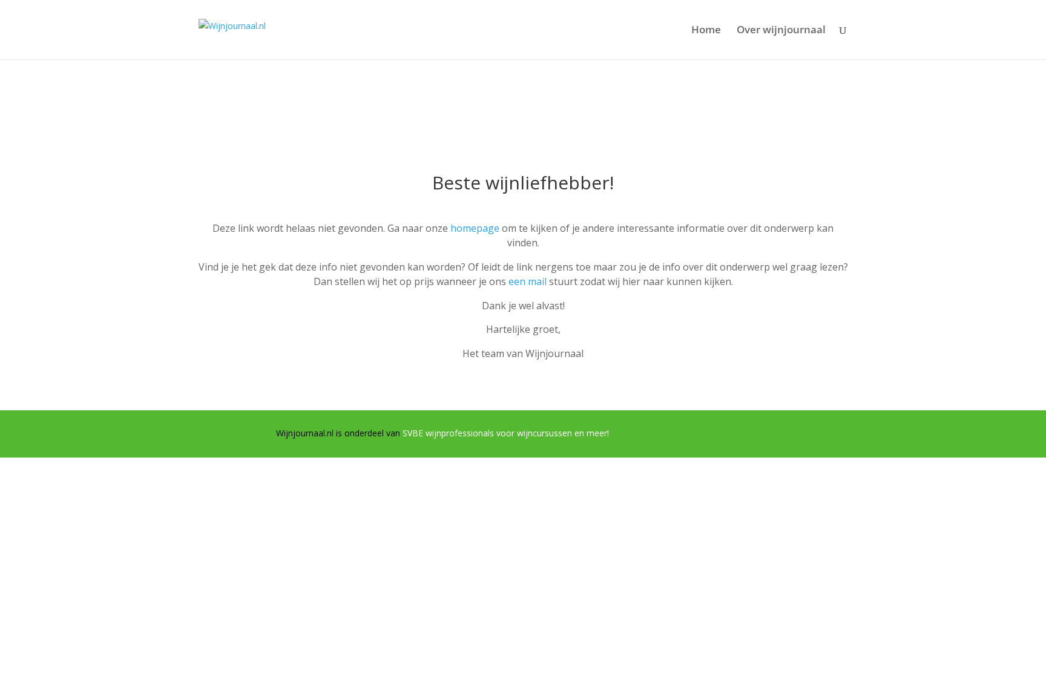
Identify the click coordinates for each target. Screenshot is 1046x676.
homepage (474, 228)
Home (706, 30)
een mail (527, 281)
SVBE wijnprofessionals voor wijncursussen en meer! (506, 433)
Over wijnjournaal (781, 30)
